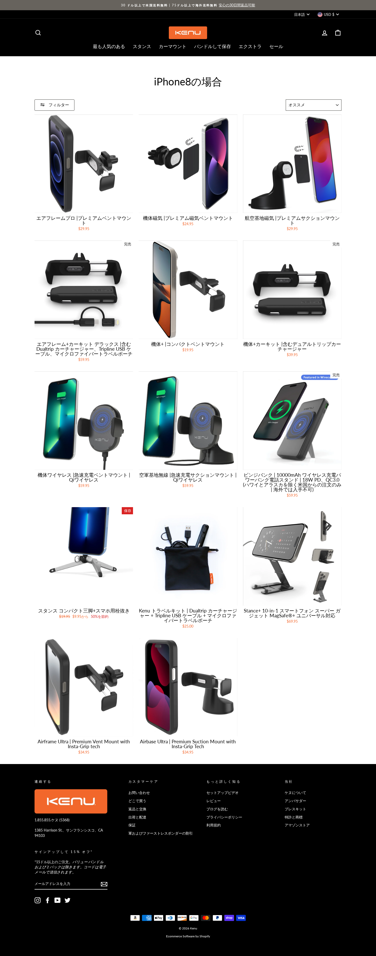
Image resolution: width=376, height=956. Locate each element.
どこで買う (137, 801)
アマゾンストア (297, 825)
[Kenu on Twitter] (67, 900)
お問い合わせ (139, 792)
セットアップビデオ (222, 792)
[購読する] (104, 884)
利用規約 (213, 825)
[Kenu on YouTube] (57, 900)
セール (276, 46)
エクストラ (250, 46)
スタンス (142, 46)
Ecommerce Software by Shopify (188, 936)
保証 (132, 825)
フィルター (58, 104)
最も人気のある (109, 46)
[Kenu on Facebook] (48, 900)
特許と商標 (294, 817)
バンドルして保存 (212, 46)
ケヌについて (295, 792)
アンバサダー (295, 801)
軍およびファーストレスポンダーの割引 (160, 833)
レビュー (213, 801)
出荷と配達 (137, 817)
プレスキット (295, 809)
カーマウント (172, 46)
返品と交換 (137, 809)
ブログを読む (217, 809)
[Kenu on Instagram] (38, 900)
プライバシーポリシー (224, 817)
